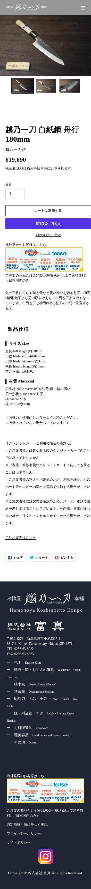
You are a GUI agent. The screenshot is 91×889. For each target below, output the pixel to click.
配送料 (18, 168)
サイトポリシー (19, 842)
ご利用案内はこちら (20, 537)
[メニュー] (83, 7)
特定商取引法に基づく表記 (27, 824)
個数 (8, 185)
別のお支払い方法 (48, 235)
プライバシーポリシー (24, 833)
